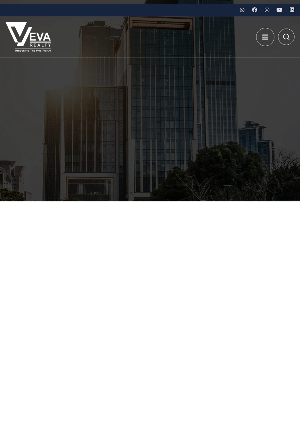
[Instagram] (267, 9)
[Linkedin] (292, 9)
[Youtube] (279, 9)
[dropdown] (265, 37)
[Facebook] (254, 9)
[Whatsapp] (242, 9)
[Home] (28, 37)
